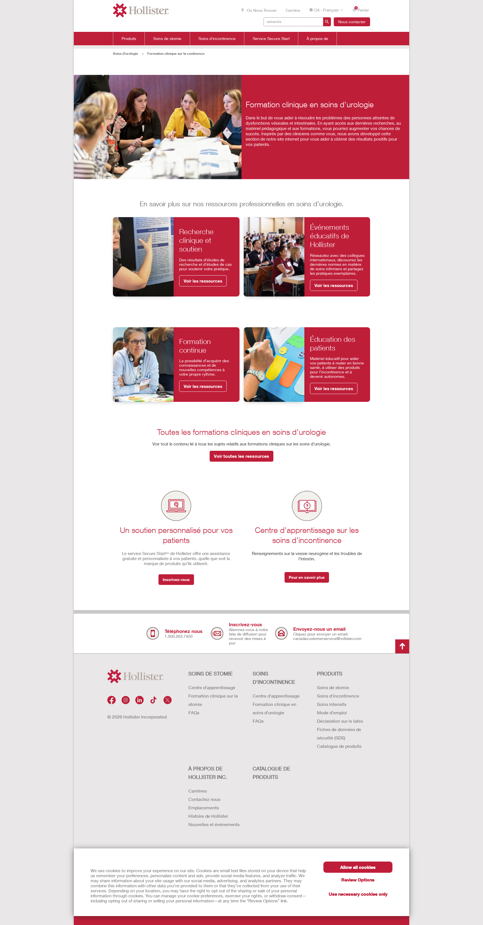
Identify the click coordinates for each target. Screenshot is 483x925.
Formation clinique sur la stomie (213, 700)
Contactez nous (204, 799)
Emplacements (203, 807)
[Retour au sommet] (402, 646)
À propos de (317, 38)
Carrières (197, 790)
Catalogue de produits (339, 746)
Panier (362, 9)
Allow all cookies (358, 867)
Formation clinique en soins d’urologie (274, 708)
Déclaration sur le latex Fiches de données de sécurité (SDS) (340, 729)
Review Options (358, 879)
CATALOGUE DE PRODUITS (271, 772)
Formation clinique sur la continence (176, 53)
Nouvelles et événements (214, 824)
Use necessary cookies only (358, 893)
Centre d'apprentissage (211, 687)
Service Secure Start (271, 38)
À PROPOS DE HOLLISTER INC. (207, 772)
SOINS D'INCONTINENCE (274, 677)
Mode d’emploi (332, 712)
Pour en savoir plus (307, 577)
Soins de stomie (167, 38)
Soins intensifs (331, 704)
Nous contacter (352, 21)
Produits (129, 38)
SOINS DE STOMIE (210, 673)
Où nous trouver (261, 10)
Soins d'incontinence (217, 38)
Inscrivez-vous (176, 579)
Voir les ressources (203, 280)
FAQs (193, 712)
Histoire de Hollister (208, 816)
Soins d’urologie (125, 53)
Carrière (293, 10)
